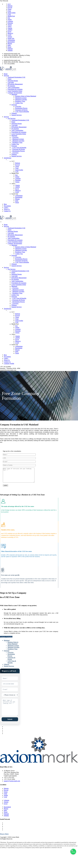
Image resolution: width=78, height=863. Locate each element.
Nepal (9, 47)
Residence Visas (20, 101)
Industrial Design (13, 80)
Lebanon (10, 21)
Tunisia (10, 36)
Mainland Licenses (21, 98)
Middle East (11, 16)
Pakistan (10, 48)
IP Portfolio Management (15, 84)
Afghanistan (11, 40)
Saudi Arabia (11, 12)
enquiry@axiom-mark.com (12, 781)
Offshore (14, 113)
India (9, 45)
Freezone (14, 104)
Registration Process (21, 108)
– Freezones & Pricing (18, 149)
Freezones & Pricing (21, 110)
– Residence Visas (16, 142)
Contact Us (7, 211)
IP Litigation (11, 86)
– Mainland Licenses (17, 139)
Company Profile (9, 363)
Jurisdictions (7, 158)
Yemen (10, 24)
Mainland (14, 94)
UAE (9, 14)
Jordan (10, 19)
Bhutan (10, 43)
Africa (9, 26)
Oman (9, 9)
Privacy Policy (4, 834)
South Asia (11, 38)
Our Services (11, 118)
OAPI (9, 35)
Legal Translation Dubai (15, 91)
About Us (7, 209)
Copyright (11, 82)
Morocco (10, 33)
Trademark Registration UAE (16, 77)
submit (5, 485)
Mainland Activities (21, 99)
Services (6, 75)
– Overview (15, 137)
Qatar (9, 11)
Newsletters (7, 206)
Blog (5, 204)
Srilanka (10, 50)
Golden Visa (19, 103)
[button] (6, 637)
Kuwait (10, 7)
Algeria (10, 28)
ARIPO (10, 30)
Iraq (9, 18)
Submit (10, 719)
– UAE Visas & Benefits (18, 147)
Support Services (16, 115)
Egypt (9, 31)
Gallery (6, 207)
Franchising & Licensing (15, 89)
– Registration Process (18, 151)
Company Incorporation (15, 92)
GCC (9, 4)
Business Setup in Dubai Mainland (25, 96)
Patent (9, 79)
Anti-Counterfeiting (13, 87)
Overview (18, 106)
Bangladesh (11, 42)
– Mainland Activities (17, 140)
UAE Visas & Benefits (22, 111)
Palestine (10, 23)
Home (6, 74)
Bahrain (10, 6)
